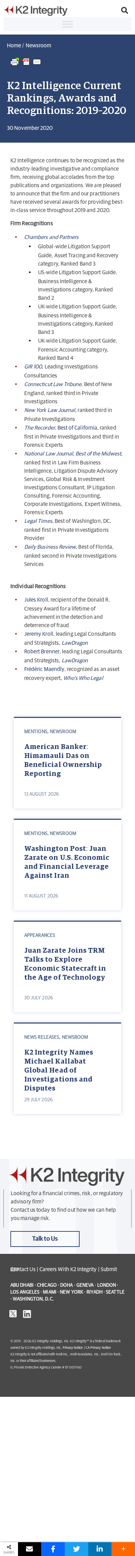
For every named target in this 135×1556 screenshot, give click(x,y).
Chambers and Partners (51, 237)
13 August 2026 (41, 794)
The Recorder (39, 428)
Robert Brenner (42, 651)
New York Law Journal (49, 410)
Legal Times (38, 521)
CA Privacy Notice (98, 1348)
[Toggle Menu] (67, 24)
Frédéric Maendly (44, 669)
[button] (125, 10)
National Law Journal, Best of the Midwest (72, 454)
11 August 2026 (41, 896)
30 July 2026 (38, 998)
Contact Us (23, 1269)
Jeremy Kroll (38, 634)
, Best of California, (77, 428)
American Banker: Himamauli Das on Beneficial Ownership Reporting (63, 760)
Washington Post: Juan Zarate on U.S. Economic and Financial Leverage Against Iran (66, 862)
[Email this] (30, 1549)
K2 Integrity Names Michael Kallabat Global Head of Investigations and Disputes (58, 1069)
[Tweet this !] (76, 1549)
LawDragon (75, 660)
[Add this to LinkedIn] (100, 1549)
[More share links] (123, 1549)
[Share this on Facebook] (53, 1549)
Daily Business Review (50, 547)
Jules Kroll (36, 600)
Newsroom (38, 45)
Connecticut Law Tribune (52, 384)
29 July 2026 (38, 1099)
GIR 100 (33, 366)
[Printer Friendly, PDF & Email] (26, 65)
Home (14, 45)
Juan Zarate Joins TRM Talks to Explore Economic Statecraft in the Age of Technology (65, 964)
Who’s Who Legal (83, 678)
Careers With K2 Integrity (68, 1269)
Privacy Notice (73, 1348)
